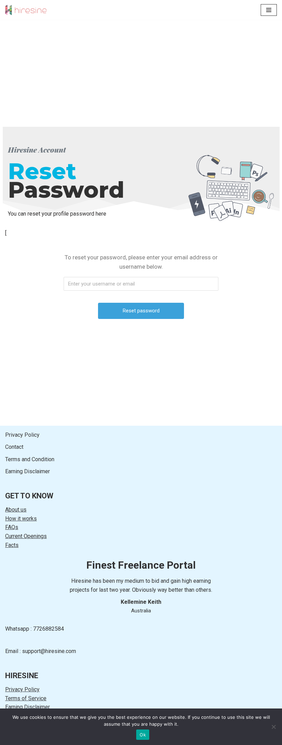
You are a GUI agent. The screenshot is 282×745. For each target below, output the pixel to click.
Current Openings (26, 536)
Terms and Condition (29, 459)
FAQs (11, 527)
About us (15, 509)
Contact (14, 447)
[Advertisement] (141, 68)
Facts (12, 545)
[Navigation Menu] (269, 10)
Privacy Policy (22, 435)
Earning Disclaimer (27, 471)
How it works (21, 518)
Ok (143, 734)
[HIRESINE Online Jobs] (25, 10)
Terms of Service (25, 698)
